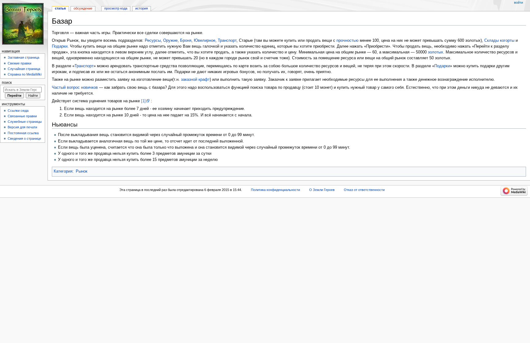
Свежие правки (19, 63)
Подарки (59, 46)
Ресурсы (153, 40)
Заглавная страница (23, 57)
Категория (63, 171)
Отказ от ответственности (364, 190)
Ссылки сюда (18, 110)
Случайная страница (24, 69)
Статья (60, 8)
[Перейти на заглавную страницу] (24, 24)
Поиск (7, 82)
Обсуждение (83, 8)
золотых (435, 52)
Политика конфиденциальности (275, 190)
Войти (518, 2)
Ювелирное (204, 40)
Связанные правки (22, 116)
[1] (143, 101)
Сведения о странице (24, 138)
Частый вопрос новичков (75, 87)
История (141, 8)
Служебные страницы (25, 121)
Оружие (170, 40)
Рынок (81, 171)
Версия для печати (22, 127)
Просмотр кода (115, 8)
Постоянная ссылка (23, 133)
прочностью (347, 40)
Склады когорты (499, 40)
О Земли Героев (322, 190)
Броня (185, 40)
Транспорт (227, 40)
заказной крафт (195, 79)
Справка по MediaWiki (24, 74)
